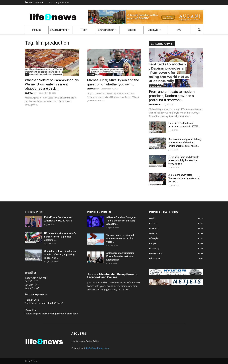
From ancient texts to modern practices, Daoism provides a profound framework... (172, 96)
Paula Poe (31, 310)
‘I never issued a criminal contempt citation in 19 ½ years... (120, 238)
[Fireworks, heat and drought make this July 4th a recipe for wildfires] (157, 161)
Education (154, 258)
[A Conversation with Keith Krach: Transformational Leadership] (95, 257)
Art (179, 29)
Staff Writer (30, 93)
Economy (154, 248)
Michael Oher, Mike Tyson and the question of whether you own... (113, 82)
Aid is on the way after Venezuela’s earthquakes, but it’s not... (184, 178)
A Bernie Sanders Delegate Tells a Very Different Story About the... (121, 220)
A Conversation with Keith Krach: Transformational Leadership (120, 256)
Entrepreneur (106, 29)
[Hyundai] (176, 274)
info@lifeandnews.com (96, 348)
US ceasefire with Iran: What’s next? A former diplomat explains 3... (60, 236)
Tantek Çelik (32, 299)
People (153, 243)
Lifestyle (153, 29)
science (153, 233)
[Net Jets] (176, 284)
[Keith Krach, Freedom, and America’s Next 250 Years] (33, 221)
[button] (199, 30)
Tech (84, 29)
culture (91, 74)
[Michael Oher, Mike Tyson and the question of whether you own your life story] (114, 62)
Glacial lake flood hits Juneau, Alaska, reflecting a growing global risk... (60, 254)
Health (152, 218)
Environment (156, 253)
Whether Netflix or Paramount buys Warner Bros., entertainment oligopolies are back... (52, 84)
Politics (36, 29)
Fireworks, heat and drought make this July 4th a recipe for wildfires (183, 160)
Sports (132, 29)
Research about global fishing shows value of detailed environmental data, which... (184, 142)
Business (154, 228)
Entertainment (58, 29)
